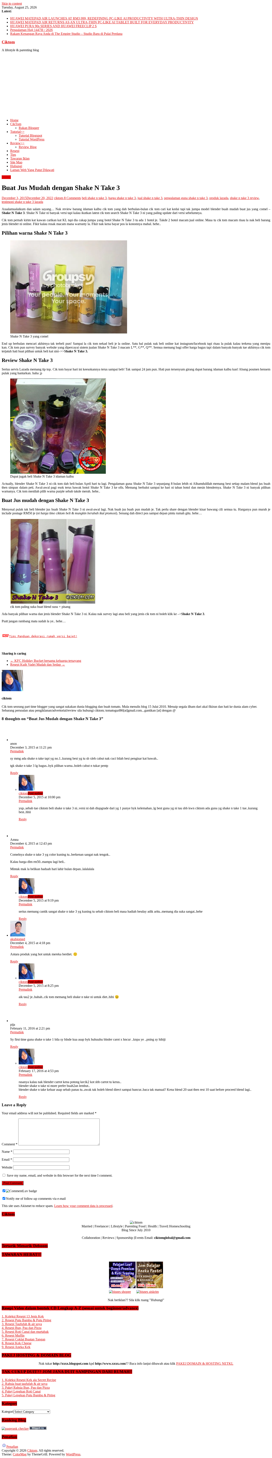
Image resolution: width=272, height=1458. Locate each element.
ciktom (59, 198)
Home (14, 120)
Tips (13, 154)
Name (7, 1151)
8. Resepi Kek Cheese (16, 1343)
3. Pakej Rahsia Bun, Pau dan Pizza (26, 1387)
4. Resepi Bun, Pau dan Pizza (21, 1328)
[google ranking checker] (15, 1428)
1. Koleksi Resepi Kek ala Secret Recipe (29, 1380)
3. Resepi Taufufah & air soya (22, 1324)
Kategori (7, 1411)
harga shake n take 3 (122, 198)
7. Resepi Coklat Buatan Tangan (23, 1339)
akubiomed (17, 939)
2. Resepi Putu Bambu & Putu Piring (26, 1320)
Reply (14, 773)
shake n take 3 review (244, 198)
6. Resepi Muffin (13, 1335)
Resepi (14, 151)
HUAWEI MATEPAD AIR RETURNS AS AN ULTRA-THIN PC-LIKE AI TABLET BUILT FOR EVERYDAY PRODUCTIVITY (102, 22)
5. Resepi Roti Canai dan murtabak (25, 1331)
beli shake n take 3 (94, 198)
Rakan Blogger (29, 128)
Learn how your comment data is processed (83, 1206)
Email (7, 1159)
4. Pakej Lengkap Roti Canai (21, 1391)
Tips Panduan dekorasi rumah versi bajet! (43, 636)
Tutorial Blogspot (30, 135)
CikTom (15, 124)
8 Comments (72, 198)
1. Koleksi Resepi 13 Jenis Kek (23, 1316)
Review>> (17, 143)
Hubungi (16, 166)
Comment (9, 1144)
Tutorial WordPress (31, 139)
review (6, 177)
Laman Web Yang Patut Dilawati (32, 170)
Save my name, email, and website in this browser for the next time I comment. (59, 1175)
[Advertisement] (136, 85)
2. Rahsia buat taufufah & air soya (24, 1384)
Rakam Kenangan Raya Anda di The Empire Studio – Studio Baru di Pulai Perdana (66, 33)
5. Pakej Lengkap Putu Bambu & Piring (28, 1395)
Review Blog (28, 147)
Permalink (17, 751)
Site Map (16, 162)
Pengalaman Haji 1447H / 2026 (31, 30)
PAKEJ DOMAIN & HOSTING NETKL (204, 1363)
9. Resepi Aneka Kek (16, 1347)
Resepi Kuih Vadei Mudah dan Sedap (37, 664)
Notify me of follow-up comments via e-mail (36, 1198)
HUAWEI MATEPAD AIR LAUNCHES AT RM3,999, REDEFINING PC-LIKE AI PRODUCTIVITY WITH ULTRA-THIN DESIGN (104, 18)
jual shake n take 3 (149, 198)
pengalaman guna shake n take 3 (186, 198)
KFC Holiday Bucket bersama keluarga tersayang (45, 660)
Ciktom (8, 42)
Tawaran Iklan (20, 158)
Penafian (12, 1446)
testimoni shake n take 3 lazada (22, 202)
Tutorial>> (17, 131)
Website (7, 1167)
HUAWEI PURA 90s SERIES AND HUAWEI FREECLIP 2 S (53, 26)
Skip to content (12, 3)
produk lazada (218, 198)
